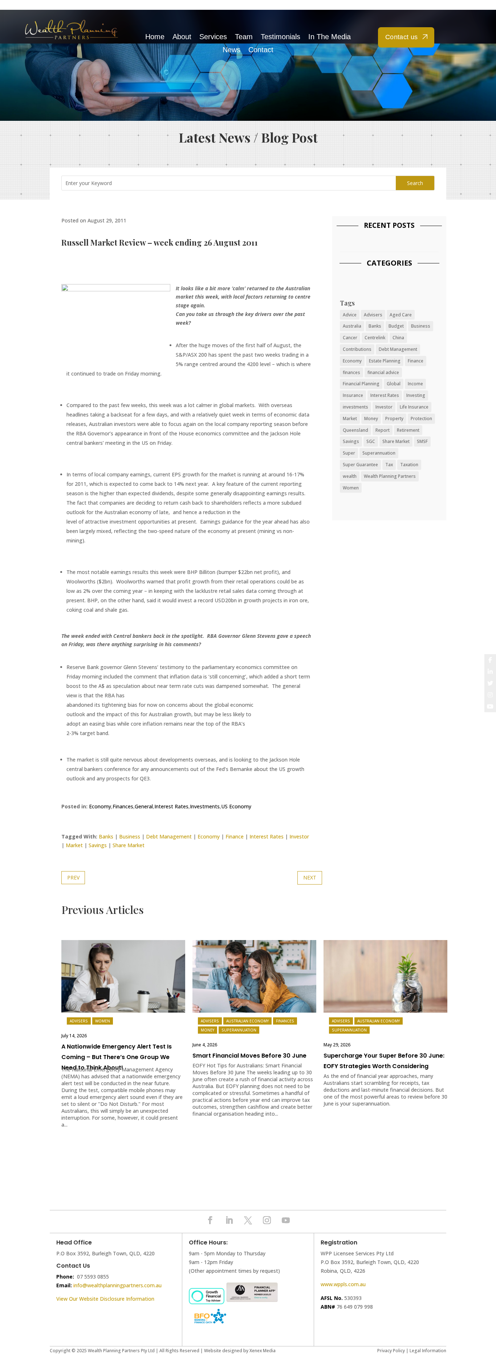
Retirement (408, 430)
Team (244, 37)
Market (74, 845)
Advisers (373, 315)
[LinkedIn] (490, 671)
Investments (205, 806)
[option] (123, 1037)
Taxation (409, 465)
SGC (370, 441)
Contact (260, 50)
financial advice (383, 372)
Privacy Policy (391, 1350)
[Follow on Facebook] (210, 1220)
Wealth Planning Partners (390, 476)
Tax (389, 465)
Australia (352, 326)
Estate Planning (385, 361)
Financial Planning (361, 384)
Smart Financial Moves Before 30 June (249, 1055)
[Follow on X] (248, 1220)
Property (394, 418)
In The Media (329, 37)
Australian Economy (247, 1021)
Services (213, 37)
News (231, 50)
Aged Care (401, 315)
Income (415, 384)
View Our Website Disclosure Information (106, 1298)
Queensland (355, 430)
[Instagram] (490, 695)
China (398, 338)
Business (129, 836)
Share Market (129, 845)
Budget (396, 326)
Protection (421, 418)
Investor (299, 836)
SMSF (422, 441)
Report (382, 430)
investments (355, 407)
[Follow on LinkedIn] (229, 1220)
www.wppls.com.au (343, 1284)
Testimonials (280, 37)
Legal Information (428, 1350)
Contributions (357, 349)
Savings (98, 845)
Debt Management (169, 836)
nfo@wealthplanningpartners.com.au (118, 1285)
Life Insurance (414, 407)
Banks (106, 836)
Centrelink (375, 338)
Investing (415, 395)
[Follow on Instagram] (267, 1220)
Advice (350, 315)
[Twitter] (490, 683)
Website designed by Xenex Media (240, 1350)
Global (394, 384)
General (144, 806)
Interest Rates (171, 806)
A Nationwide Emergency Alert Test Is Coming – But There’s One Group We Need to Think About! (116, 1057)
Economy (100, 806)
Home (154, 37)
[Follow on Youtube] (286, 1220)
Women (351, 488)
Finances (123, 806)
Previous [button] (67, 977)
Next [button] (440, 977)
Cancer (350, 338)
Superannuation (378, 453)
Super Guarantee (360, 465)
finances (351, 372)
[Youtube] (490, 706)
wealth (350, 476)
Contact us (401, 37)
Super (349, 453)
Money (371, 418)
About (181, 37)
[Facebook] (490, 660)
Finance (234, 836)
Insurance (353, 395)
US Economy (236, 806)
